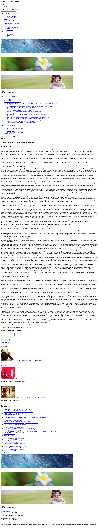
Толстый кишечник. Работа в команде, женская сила (20, 121)
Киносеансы (10, 37)
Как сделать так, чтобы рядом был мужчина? (15, 424)
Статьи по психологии (9, 21)
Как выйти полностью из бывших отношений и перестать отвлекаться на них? (24, 416)
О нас (5, 19)
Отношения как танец (9, 434)
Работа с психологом (12, 14)
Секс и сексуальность (9, 125)
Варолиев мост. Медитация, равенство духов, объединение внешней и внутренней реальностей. (32, 103)
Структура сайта (11, 20)
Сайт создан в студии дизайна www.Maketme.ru (13, 522)
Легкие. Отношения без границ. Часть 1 (14, 442)
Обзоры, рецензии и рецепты (11, 23)
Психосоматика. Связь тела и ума (12, 102)
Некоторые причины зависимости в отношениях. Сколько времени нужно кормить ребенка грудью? (30, 431)
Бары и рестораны (11, 25)
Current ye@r (4, 342)
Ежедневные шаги (11, 17)
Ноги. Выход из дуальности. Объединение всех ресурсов (22, 113)
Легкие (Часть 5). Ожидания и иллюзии (14, 449)
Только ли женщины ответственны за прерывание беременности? (21, 423)
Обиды (5, 97)
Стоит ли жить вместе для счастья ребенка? (15, 418)
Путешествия (10, 28)
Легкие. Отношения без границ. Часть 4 (14, 438)
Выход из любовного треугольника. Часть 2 (15, 445)
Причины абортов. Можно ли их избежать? (27, 378)
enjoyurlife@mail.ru (5, 511)
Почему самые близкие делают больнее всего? (16, 413)
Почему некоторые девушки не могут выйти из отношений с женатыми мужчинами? (26, 417)
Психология (10, 34)
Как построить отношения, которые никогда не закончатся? (19, 430)
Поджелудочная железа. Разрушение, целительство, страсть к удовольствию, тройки (29, 117)
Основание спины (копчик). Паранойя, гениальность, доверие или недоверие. (27, 114)
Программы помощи (9, 13)
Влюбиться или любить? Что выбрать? (14, 427)
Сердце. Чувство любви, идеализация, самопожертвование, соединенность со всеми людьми (31, 120)
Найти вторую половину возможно (13, 420)
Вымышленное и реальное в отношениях (14, 432)
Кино (8, 24)
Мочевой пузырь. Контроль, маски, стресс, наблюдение (21, 110)
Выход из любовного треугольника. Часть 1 (15, 446)
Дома (8, 129)
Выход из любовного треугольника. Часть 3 (15, 443)
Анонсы (6, 31)
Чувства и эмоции (8, 133)
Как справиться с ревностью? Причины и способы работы (19, 428)
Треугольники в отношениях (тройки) (14, 452)
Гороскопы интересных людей (15, 128)
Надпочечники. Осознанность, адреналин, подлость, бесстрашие (24, 111)
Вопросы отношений (9, 96)
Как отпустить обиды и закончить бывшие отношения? (30, 397)
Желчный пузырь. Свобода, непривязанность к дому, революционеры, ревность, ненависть (31, 106)
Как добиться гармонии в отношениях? (14, 425)
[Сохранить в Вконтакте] (14, 327)
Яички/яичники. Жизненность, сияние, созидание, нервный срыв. (24, 124)
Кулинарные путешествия (13, 27)
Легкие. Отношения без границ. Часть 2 (14, 441)
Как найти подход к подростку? (12, 414)
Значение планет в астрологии (15, 132)
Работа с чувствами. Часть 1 (11, 436)
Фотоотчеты (10, 30)
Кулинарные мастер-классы (14, 32)
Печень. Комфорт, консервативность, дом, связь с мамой (21, 115)
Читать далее (4, 365)
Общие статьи (7, 99)
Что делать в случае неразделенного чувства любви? (17, 421)
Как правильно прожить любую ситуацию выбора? (29, 360)
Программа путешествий (13, 16)
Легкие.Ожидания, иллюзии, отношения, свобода (20, 109)
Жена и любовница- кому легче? (12, 447)
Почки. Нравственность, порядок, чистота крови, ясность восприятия (25, 118)
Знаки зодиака (10, 131)
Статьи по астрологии (9, 126)
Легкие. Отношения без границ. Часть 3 (14, 439)
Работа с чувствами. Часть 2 (11, 435)
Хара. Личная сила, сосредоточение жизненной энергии (21, 122)
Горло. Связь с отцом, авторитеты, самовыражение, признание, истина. (25, 104)
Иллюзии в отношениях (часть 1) (21, 324)
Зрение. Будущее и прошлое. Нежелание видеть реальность (22, 107)
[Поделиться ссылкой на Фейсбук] (28, 327)
